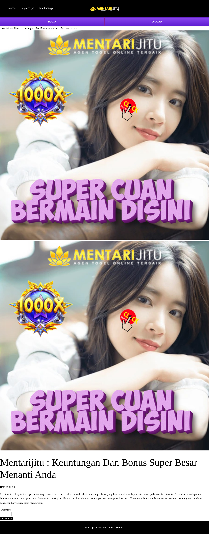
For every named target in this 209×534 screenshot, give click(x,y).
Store (3, 28)
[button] (6, 518)
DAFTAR (157, 21)
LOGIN (52, 21)
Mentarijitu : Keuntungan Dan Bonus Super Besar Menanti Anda (41, 28)
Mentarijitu (6, 494)
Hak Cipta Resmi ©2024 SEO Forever (104, 527)
